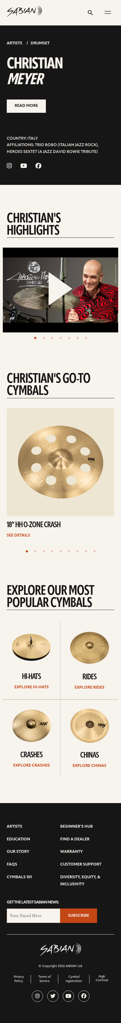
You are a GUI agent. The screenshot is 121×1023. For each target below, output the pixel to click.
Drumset (40, 43)
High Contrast (102, 978)
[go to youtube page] (23, 166)
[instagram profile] (37, 996)
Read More (26, 106)
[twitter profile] (53, 996)
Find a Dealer (74, 839)
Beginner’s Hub (76, 827)
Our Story (18, 852)
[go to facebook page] (38, 166)
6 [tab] (77, 338)
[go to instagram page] (9, 166)
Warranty (71, 852)
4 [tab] (60, 338)
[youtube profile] (68, 996)
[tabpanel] (60, 290)
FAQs (12, 864)
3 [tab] (52, 338)
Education (18, 839)
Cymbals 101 (19, 877)
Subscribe (78, 916)
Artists (14, 43)
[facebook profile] (83, 996)
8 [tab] (86, 551)
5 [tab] (69, 338)
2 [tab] (43, 338)
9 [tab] (94, 551)
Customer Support (80, 864)
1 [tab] (35, 338)
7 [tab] (86, 338)
